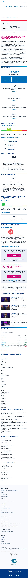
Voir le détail (14, 91)
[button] (1, 2)
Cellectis (2, 364)
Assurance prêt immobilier (6, 477)
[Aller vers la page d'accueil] (4, 2)
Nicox (2, 370)
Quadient (3, 381)
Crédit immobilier (4, 472)
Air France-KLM (4, 358)
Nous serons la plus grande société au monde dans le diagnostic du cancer (12, 426)
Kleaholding (3, 404)
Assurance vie (4, 471)
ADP (2, 387)
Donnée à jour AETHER (6, 431)
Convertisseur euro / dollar (6, 454)
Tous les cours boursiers (6, 440)
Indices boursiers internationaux (7, 445)
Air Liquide (3, 398)
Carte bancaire (4, 468)
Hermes (2, 390)
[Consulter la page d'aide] (21, 2)
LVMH (2, 369)
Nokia (2, 373)
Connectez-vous (13, 259)
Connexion (25, 1)
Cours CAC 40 (4, 442)
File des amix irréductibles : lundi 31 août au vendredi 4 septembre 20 (12, 417)
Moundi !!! (3, 432)
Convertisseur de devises (6, 451)
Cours (2, 17)
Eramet (2, 376)
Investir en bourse (4, 478)
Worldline (3, 403)
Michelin (2, 361)
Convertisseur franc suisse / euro (8, 458)
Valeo (2, 386)
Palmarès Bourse (4, 446)
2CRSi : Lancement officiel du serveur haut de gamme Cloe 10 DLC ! (14, 423)
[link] (9, 490)
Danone (2, 366)
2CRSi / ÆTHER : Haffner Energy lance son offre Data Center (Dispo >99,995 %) (13, 429)
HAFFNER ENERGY (5, 346)
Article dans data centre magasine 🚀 (8, 421)
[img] (17, 160)
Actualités (9, 17)
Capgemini (3, 401)
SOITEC (2, 344)
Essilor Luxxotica (4, 359)
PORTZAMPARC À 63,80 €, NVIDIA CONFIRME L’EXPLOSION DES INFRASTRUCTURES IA (14, 412)
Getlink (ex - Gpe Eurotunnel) (7, 367)
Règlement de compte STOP (7, 415)
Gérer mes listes (4, 350)
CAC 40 (2, 340)
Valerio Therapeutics (5, 392)
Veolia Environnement (5, 375)
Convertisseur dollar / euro (6, 452)
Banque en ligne (4, 465)
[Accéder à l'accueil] (1, 6)
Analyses (15, 17)
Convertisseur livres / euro (6, 457)
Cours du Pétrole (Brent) (6, 448)
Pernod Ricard (4, 393)
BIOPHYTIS (3, 337)
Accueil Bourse (4, 439)
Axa (2, 356)
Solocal (2, 383)
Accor (2, 400)
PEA (2, 480)
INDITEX (5, 23)
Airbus (2, 397)
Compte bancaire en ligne (6, 466)
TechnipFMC (3, 384)
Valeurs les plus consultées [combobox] (7, 332)
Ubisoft (2, 395)
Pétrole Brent (3, 342)
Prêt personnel (4, 474)
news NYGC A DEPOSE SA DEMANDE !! (9, 419)
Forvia (2, 379)
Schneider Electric (4, 362)
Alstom (2, 378)
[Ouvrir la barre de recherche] (19, 2)
